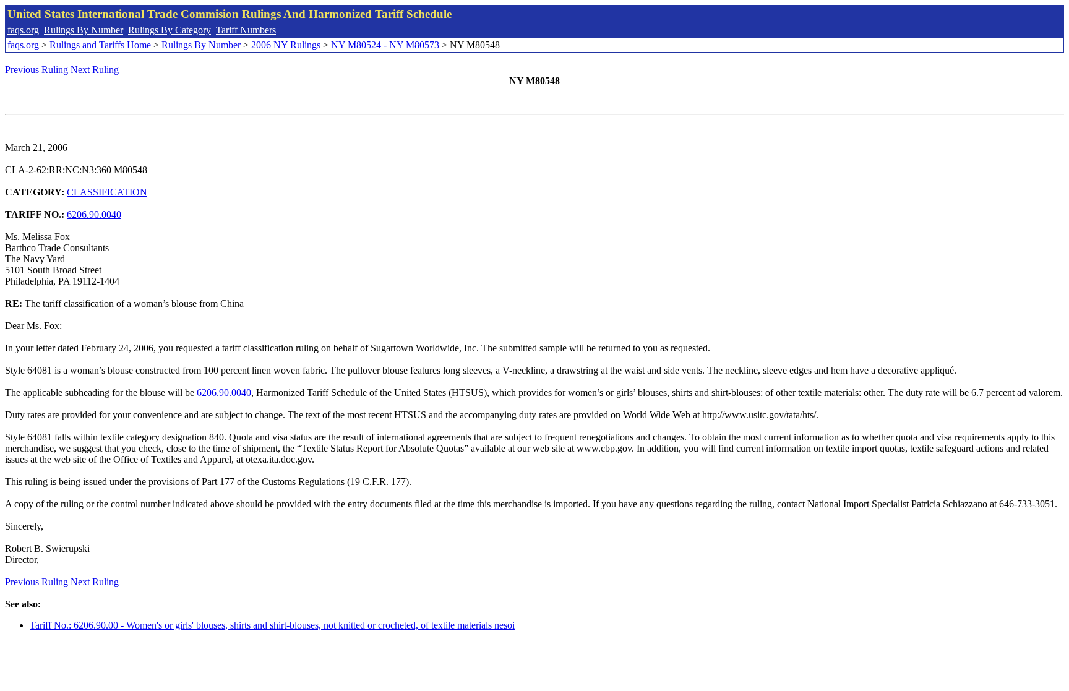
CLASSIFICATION (107, 192)
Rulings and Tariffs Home (100, 45)
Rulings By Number (83, 30)
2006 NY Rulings (285, 45)
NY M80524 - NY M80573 (385, 45)
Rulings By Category (169, 30)
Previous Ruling (36, 69)
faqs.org (23, 30)
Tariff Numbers (246, 30)
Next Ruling (95, 69)
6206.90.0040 (94, 214)
